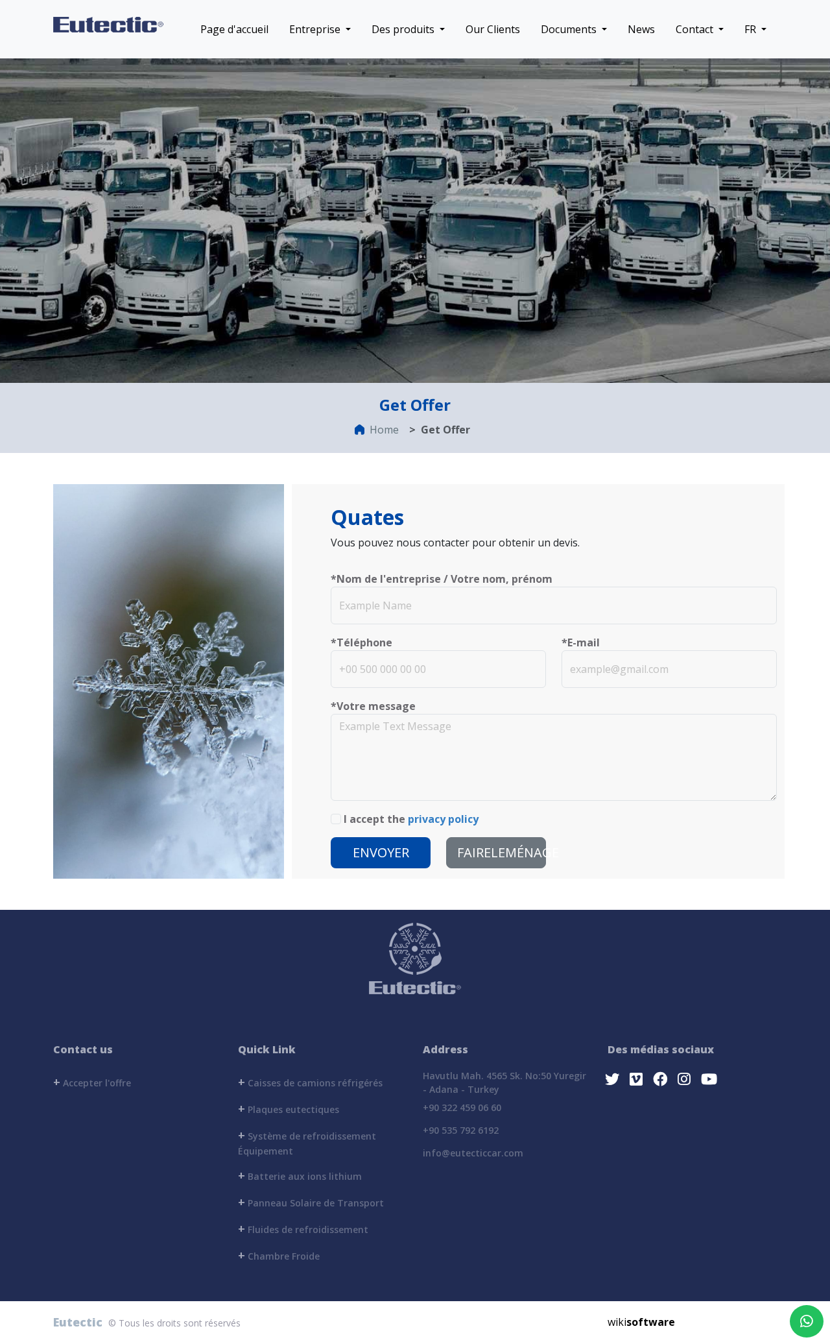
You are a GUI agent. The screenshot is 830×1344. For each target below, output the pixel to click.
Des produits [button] (404, 29)
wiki (641, 1322)
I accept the (411, 819)
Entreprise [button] (316, 29)
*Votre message (373, 706)
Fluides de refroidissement (303, 1228)
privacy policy (443, 819)
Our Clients (493, 29)
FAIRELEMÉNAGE (501, 852)
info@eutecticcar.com (473, 1153)
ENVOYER (381, 852)
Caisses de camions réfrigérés (310, 1082)
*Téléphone (361, 642)
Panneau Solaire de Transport (311, 1202)
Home (384, 429)
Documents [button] (570, 29)
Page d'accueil (234, 29)
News (641, 29)
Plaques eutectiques (288, 1108)
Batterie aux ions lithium (300, 1175)
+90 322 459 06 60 (462, 1107)
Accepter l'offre (92, 1082)
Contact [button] (696, 29)
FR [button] (751, 29)
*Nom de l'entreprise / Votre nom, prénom (441, 579)
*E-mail (581, 642)
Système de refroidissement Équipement (307, 1142)
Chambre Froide (279, 1255)
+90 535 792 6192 (461, 1130)
